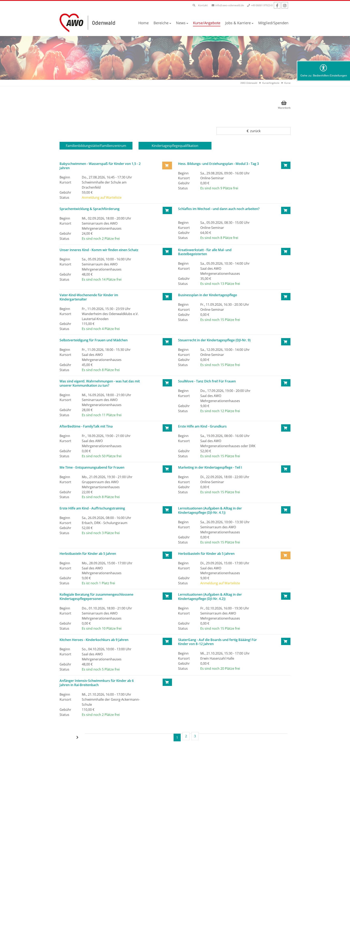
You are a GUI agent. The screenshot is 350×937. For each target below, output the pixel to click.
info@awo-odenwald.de (229, 5)
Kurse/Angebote (270, 82)
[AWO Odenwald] (89, 22)
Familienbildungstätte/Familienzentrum (96, 145)
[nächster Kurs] (78, 737)
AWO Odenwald (248, 82)
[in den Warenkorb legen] (285, 165)
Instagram (285, 5)
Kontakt (203, 5)
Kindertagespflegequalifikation (175, 145)
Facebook (277, 5)
